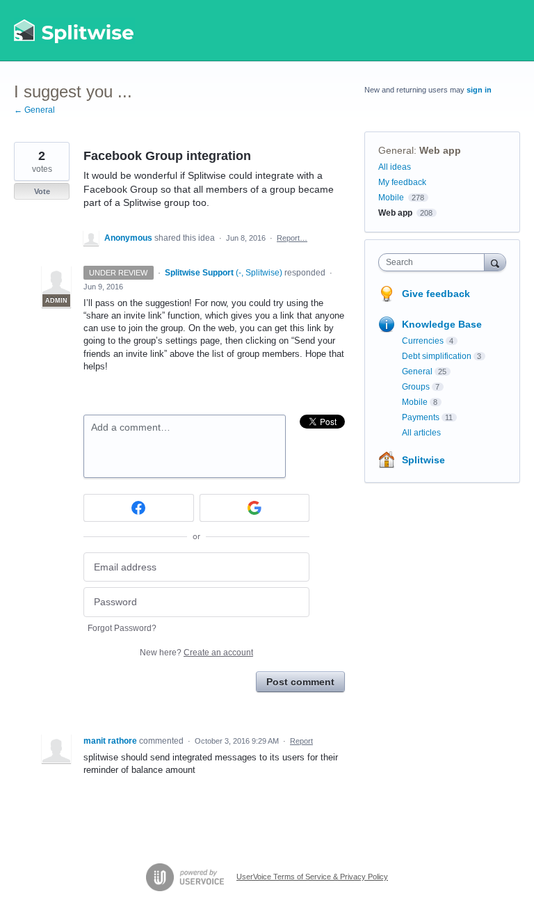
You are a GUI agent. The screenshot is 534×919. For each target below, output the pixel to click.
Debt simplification (436, 356)
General (396, 150)
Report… (292, 238)
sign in (479, 90)
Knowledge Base (442, 324)
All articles (421, 433)
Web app (440, 150)
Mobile (391, 197)
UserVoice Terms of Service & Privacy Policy (312, 876)
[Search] (495, 262)
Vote (42, 191)
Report (301, 741)
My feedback (402, 182)
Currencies (423, 341)
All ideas (394, 167)
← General (34, 110)
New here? (196, 652)
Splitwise (423, 459)
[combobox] (434, 262)
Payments (420, 417)
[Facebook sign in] (138, 508)
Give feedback (436, 293)
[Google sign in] (255, 508)
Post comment (300, 681)
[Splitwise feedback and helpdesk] (74, 30)
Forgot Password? (122, 628)
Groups (416, 387)
